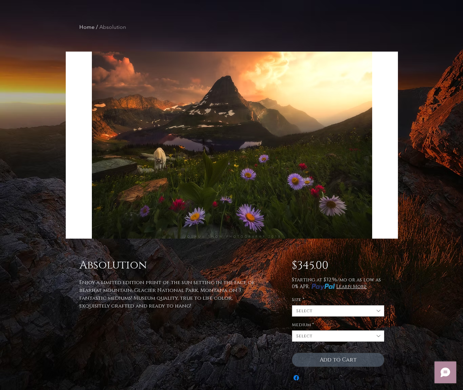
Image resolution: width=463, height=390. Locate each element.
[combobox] (338, 311)
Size (298, 299)
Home (87, 27)
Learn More (351, 286)
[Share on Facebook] (296, 378)
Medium (303, 325)
